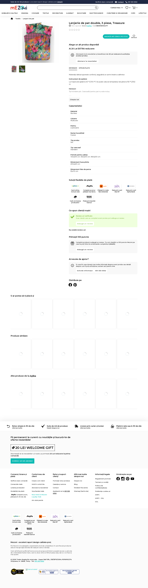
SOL (96, 502)
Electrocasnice (96, 13)
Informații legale (102, 474)
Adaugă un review (85, 224)
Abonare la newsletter (87, 61)
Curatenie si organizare (117, 13)
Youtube (132, 478)
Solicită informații (85, 270)
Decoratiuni (57, 13)
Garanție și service (59, 484)
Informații (73, 68)
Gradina (24, 13)
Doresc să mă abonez (22, 461)
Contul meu (115, 8)
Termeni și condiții (101, 482)
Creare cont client (38, 481)
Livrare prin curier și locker (92, 426)
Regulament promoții (103, 479)
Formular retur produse (61, 481)
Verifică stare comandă (104, 2)
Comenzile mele (16, 484)
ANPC (97, 495)
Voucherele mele (38, 491)
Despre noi (78, 481)
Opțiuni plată (84, 68)
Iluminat (70, 13)
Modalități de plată (17, 491)
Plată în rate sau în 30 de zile (128, 426)
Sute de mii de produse (57, 426)
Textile (46, 13)
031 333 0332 (132, 2)
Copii (133, 13)
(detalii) (112, 244)
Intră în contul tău (38, 484)
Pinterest (127, 478)
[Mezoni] (12, 18)
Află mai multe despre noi (80, 475)
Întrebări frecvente (81, 488)
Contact (121, 2)
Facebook (118, 478)
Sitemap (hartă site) (81, 491)
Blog (75, 484)
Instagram (123, 478)
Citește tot (74, 99)
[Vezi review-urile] (103, 29)
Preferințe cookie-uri (102, 491)
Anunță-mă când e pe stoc (116, 36)
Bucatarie (81, 13)
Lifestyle (142, 13)
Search (96, 8)
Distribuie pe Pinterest (75, 285)
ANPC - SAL (99, 498)
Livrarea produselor (18, 488)
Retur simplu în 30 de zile (23, 426)
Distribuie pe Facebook (70, 285)
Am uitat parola (37, 500)
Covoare (35, 13)
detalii (59, 2)
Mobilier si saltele (10, 13)
